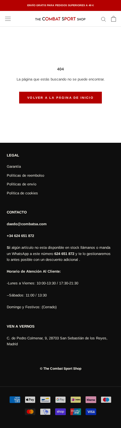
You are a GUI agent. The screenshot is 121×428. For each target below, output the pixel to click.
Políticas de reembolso (25, 175)
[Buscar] (103, 19)
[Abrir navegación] (8, 19)
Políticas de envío (21, 184)
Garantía (14, 166)
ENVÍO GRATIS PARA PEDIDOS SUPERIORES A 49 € (60, 5)
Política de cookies (22, 193)
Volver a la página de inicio (60, 97)
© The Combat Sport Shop (60, 369)
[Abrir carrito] (113, 19)
